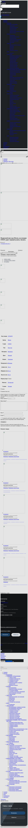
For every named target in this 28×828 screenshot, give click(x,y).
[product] (15, 566)
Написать (14, 817)
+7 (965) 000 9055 (5, 15)
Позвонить (14, 813)
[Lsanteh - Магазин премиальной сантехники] (3, 1)
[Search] (2, 9)
